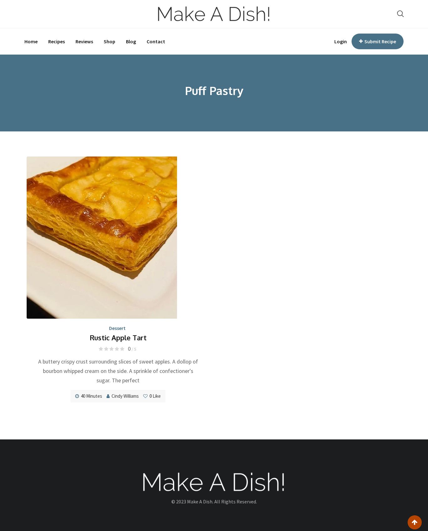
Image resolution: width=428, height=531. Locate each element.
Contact (156, 41)
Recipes (56, 41)
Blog (131, 41)
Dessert (117, 328)
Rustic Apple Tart (118, 337)
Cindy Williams (125, 396)
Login (340, 41)
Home (31, 41)
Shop (109, 41)
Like (155, 396)
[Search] (400, 14)
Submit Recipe (380, 41)
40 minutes (91, 396)
